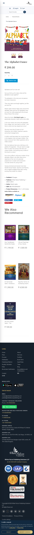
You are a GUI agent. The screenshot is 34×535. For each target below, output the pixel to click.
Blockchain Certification (8, 369)
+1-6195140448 (6, 417)
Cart (22, 8)
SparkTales (20, 362)
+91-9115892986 (10, 403)
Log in (15, 8)
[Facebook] (3, 511)
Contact (4, 373)
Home (7, 16)
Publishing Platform (7, 362)
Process (4, 357)
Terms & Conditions (7, 516)
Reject (9, 532)
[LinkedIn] (15, 511)
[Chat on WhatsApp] (17, 407)
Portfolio (19, 357)
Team (18, 364)
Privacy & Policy (18, 516)
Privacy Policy (20, 527)
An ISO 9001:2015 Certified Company (17, 462)
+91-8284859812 (6, 412)
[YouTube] (19, 511)
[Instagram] (11, 511)
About (19, 352)
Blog (18, 366)
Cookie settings (6, 519)
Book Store (20, 359)
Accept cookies (25, 532)
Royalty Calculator (7, 364)
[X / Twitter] (7, 511)
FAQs (3, 366)
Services (19, 355)
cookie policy (12, 527)
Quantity (7, 72)
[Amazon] (23, 511)
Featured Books (15, 16)
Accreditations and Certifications (22, 370)
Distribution (5, 359)
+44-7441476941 (6, 422)
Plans (3, 355)
